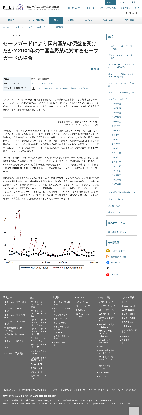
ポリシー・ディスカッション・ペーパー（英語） (38, 331)
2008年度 (116, 184)
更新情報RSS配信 (119, 257)
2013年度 (116, 162)
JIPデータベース (106, 302)
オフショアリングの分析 (42, 83)
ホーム (6, 27)
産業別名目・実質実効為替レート (106, 325)
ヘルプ (100, 8)
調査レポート (114, 212)
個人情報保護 (24, 390)
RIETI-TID (103, 346)
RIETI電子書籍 (60, 323)
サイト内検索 (132, 13)
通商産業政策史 (60, 315)
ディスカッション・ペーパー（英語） (38, 313)
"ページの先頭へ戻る (134, 411)
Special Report (128, 306)
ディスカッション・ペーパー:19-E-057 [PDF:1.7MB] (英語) (62, 88)
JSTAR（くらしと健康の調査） (107, 341)
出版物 (55, 297)
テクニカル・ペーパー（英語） (122, 92)
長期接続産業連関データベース (106, 351)
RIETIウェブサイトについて (73, 390)
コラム (124, 302)
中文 (133, 2)
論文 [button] (56, 20)
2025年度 (116, 108)
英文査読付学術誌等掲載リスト (122, 192)
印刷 (96, 68)
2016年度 (116, 148)
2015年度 (116, 153)
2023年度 (116, 117)
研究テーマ (9, 297)
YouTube (115, 274)
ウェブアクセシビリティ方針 (45, 390)
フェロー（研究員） (13, 353)
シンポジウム (82, 302)
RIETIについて (73, 8)
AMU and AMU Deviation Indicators (105, 333)
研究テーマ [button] (13, 20)
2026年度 (116, 103)
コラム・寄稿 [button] (128, 20)
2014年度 (116, 157)
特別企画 (125, 336)
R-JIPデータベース (107, 306)
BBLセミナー (82, 310)
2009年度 (116, 179)
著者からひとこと (61, 319)
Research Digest (115, 199)
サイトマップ (88, 8)
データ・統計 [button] (107, 20)
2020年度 (116, 130)
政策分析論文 (114, 205)
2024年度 (116, 112)
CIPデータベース (106, 310)
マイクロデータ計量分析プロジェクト (106, 359)
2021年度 (116, 126)
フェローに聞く (128, 314)
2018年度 (116, 139)
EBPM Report (128, 310)
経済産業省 (131, 390)
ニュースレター (118, 250)
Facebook (115, 263)
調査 (6, 347)
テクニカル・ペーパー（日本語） (38, 339)
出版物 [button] (71, 20)
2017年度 (116, 144)
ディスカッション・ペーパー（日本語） (38, 304)
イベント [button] (88, 20)
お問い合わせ (112, 8)
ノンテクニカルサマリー (37, 27)
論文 (18, 27)
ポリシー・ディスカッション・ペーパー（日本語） (38, 322)
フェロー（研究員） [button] (36, 20)
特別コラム (126, 326)
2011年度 (116, 170)
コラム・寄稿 (127, 297)
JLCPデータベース (107, 314)
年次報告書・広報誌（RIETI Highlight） (61, 329)
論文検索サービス (128, 8)
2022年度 (116, 121)
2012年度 (116, 166)
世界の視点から (128, 322)
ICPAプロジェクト (107, 372)
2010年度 (116, 175)
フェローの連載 (128, 318)
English (122, 2)
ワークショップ (83, 306)
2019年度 (58, 27)
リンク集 (103, 376)
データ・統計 (104, 297)
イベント (79, 297)
